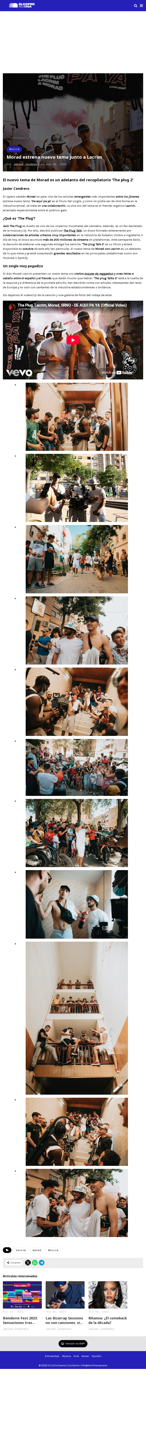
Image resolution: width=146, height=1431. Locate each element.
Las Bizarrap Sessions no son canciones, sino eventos (65, 1320)
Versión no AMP (75, 1343)
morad (37, 1250)
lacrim (21, 1250)
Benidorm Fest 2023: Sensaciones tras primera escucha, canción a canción (20, 1320)
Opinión (96, 1356)
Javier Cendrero (26, 164)
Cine (76, 1356)
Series (85, 1356)
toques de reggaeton (98, 273)
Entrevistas (52, 1356)
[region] (73, 41)
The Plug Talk (72, 230)
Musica (14, 149)
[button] (141, 5)
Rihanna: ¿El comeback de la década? (107, 1320)
